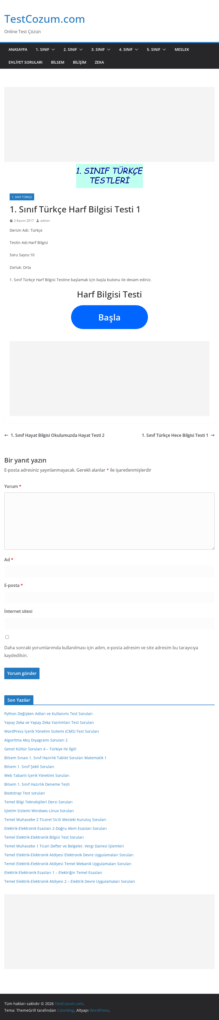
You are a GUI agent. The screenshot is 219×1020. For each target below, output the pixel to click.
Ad (8, 560)
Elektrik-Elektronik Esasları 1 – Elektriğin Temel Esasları (53, 872)
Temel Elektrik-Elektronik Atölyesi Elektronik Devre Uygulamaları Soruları (69, 854)
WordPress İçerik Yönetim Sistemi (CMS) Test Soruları (51, 731)
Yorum (12, 486)
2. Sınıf (70, 49)
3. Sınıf (98, 49)
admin (45, 220)
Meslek (182, 49)
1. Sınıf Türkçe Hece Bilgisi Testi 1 (175, 435)
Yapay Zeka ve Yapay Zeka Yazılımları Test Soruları (49, 722)
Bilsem (57, 62)
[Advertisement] (109, 124)
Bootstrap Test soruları (24, 793)
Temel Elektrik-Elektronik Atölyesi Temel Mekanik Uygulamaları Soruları (67, 863)
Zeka (99, 62)
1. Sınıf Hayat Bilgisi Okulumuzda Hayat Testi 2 (57, 435)
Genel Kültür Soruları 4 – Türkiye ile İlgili (40, 748)
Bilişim (79, 62)
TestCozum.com (44, 18)
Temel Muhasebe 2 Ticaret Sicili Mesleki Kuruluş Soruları (55, 819)
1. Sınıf (42, 49)
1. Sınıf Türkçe (22, 197)
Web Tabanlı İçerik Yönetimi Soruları (36, 775)
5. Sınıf (153, 49)
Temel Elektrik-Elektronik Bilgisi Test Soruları (44, 837)
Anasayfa (18, 49)
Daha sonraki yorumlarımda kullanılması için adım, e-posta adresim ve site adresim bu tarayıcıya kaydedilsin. (101, 651)
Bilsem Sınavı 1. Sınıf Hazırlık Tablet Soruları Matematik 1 (55, 757)
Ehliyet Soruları (25, 62)
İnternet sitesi (18, 611)
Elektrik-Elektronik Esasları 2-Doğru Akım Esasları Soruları (55, 828)
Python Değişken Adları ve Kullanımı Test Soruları (48, 713)
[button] (52, 49)
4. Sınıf (125, 49)
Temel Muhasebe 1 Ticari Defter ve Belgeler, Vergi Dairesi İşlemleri (64, 846)
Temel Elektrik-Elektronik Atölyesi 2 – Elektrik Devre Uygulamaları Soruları (69, 881)
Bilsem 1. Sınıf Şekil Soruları (29, 766)
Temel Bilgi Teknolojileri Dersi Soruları (38, 801)
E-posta (13, 585)
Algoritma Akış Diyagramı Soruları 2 (36, 740)
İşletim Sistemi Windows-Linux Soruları (39, 810)
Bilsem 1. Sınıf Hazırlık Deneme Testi (37, 784)
